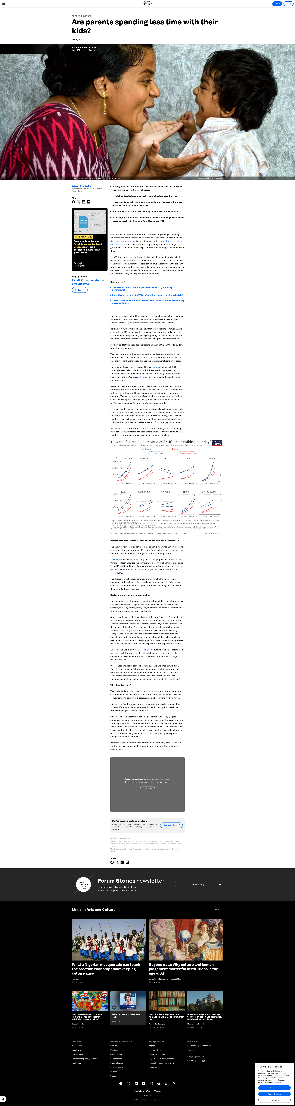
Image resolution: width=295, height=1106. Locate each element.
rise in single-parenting (121, 241)
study (117, 559)
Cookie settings (274, 1100)
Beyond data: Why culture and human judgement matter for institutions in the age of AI (183, 969)
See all (219, 910)
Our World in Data (83, 50)
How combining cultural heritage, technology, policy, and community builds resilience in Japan (204, 1016)
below (143, 377)
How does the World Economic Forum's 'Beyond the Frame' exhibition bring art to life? (87, 1016)
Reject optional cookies (274, 1088)
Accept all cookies (274, 1094)
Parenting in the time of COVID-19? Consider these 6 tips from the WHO (147, 295)
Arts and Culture (82, 16)
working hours (146, 650)
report (135, 257)
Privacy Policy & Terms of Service (147, 1091)
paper (155, 367)
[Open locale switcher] (3, 1099)
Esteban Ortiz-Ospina (81, 186)
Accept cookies (147, 789)
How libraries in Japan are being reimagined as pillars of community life (166, 1016)
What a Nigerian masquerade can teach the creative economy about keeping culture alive (106, 969)
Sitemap (147, 1095)
